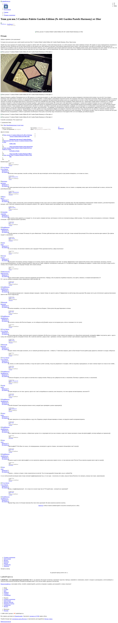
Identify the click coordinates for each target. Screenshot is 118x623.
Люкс (7, 125)
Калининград (14, 408)
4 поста (10, 253)
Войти (5, 4)
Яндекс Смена (48, 619)
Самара (13, 297)
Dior (5, 125)
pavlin (2, 387)
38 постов (11, 194)
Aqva (2, 442)
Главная (6, 12)
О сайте (6, 589)
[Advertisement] (59, 531)
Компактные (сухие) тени (16, 125)
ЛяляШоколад (10, 24)
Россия (10, 176)
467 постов (11, 438)
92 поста (10, 411)
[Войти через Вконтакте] (6, 8)
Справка (6, 593)
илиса (2, 415)
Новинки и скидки (9, 603)
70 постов (11, 300)
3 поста (10, 210)
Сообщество (7, 564)
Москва (13, 238)
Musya (2, 198)
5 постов (10, 225)
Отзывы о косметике (9, 15)
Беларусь (10, 207)
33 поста (10, 383)
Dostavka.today (19, 616)
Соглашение (7, 595)
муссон (3, 257)
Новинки (6, 561)
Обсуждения (7, 559)
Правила (6, 592)
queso (2, 244)
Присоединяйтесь (5, 584)
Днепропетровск (15, 192)
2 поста (10, 179)
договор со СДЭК (34, 616)
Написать (6, 566)
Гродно (14, 207)
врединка (3, 183)
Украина (10, 192)
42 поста (10, 165)
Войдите (41, 505)
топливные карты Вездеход (19, 619)
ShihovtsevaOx (4, 273)
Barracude (3, 304)
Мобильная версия (6, 621)
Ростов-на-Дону (15, 176)
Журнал (6, 560)
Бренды (6, 563)
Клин (13, 222)
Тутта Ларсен (4, 169)
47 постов (11, 240)
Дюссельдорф (15, 380)
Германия (10, 380)
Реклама (6, 610)
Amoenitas (3, 214)
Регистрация (7, 9)
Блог (5, 591)
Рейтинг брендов (8, 602)
